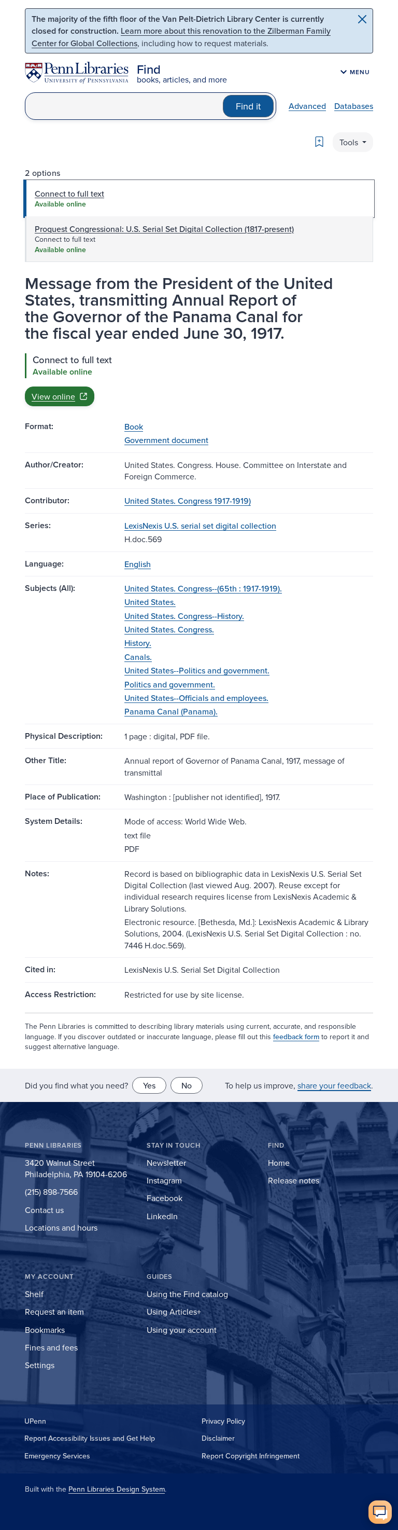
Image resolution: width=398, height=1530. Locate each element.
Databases (353, 106)
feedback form (296, 1036)
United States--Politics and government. (196, 670)
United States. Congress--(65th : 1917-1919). (203, 588)
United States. (150, 602)
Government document (166, 440)
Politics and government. (169, 684)
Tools (349, 142)
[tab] (199, 199)
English (137, 564)
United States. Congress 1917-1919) (187, 500)
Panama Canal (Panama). (171, 711)
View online (53, 396)
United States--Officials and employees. (196, 698)
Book (133, 426)
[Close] (362, 19)
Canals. (138, 657)
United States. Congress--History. (184, 616)
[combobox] (124, 106)
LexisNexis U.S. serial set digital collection (200, 525)
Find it (248, 106)
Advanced (307, 106)
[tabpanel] (199, 379)
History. (137, 643)
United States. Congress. (169, 629)
